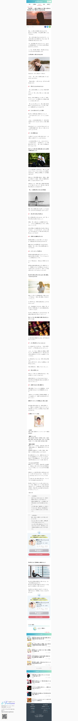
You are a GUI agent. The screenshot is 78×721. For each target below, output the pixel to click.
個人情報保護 (45, 704)
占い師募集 (33, 711)
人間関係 (34, 4)
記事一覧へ (47, 632)
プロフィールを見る (39, 554)
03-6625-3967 (41, 715)
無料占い (48, 4)
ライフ (39, 4)
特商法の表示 (32, 706)
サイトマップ (45, 711)
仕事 (29, 4)
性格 (44, 4)
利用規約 (32, 704)
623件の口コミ (39, 544)
